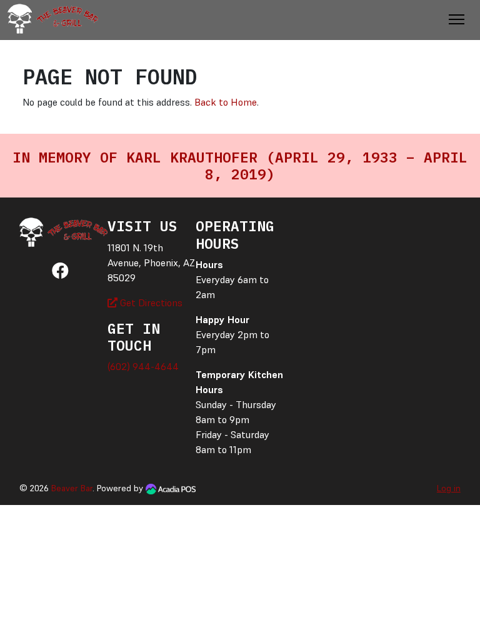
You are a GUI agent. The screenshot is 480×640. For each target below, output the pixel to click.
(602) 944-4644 (143, 366)
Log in (449, 488)
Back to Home (225, 102)
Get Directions (150, 302)
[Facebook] (60, 273)
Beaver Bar (71, 488)
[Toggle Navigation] (456, 19)
